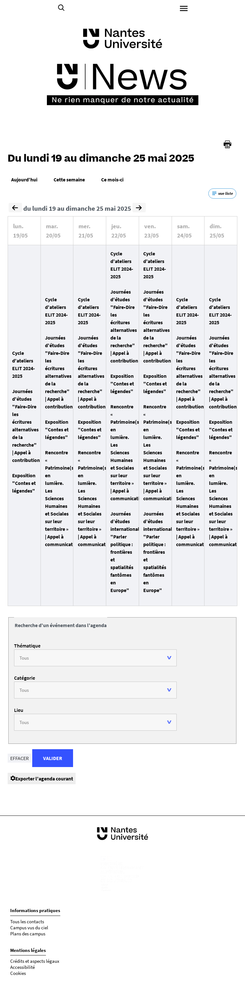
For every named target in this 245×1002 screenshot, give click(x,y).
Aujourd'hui (24, 179)
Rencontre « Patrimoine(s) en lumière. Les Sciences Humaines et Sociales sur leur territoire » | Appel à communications (63, 498)
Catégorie (24, 678)
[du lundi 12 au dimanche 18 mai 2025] (15, 208)
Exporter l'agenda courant (44, 778)
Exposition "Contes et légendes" (24, 483)
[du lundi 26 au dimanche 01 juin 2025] (139, 208)
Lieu (18, 710)
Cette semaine (69, 179)
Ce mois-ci (112, 179)
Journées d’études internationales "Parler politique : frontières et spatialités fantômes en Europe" (127, 551)
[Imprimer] (227, 144)
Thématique (27, 645)
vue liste (225, 193)
